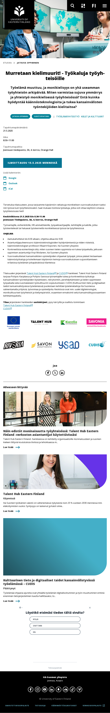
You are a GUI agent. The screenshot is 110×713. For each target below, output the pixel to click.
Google (12, 178)
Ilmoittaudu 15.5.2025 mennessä (32, 162)
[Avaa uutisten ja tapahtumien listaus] (83, 5)
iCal (11, 188)
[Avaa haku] (72, 5)
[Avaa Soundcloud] (65, 689)
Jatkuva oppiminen (28, 62)
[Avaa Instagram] (38, 689)
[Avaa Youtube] (44, 689)
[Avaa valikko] (104, 5)
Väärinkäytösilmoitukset (64, 705)
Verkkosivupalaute (95, 706)
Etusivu (7, 62)
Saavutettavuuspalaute (17, 705)
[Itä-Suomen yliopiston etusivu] (19, 14)
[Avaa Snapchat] (58, 689)
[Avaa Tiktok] (72, 689)
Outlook (13, 183)
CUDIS (62, 273)
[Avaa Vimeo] (79, 689)
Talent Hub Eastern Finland (40, 273)
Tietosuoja (40, 705)
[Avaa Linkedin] (51, 689)
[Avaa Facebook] (31, 689)
